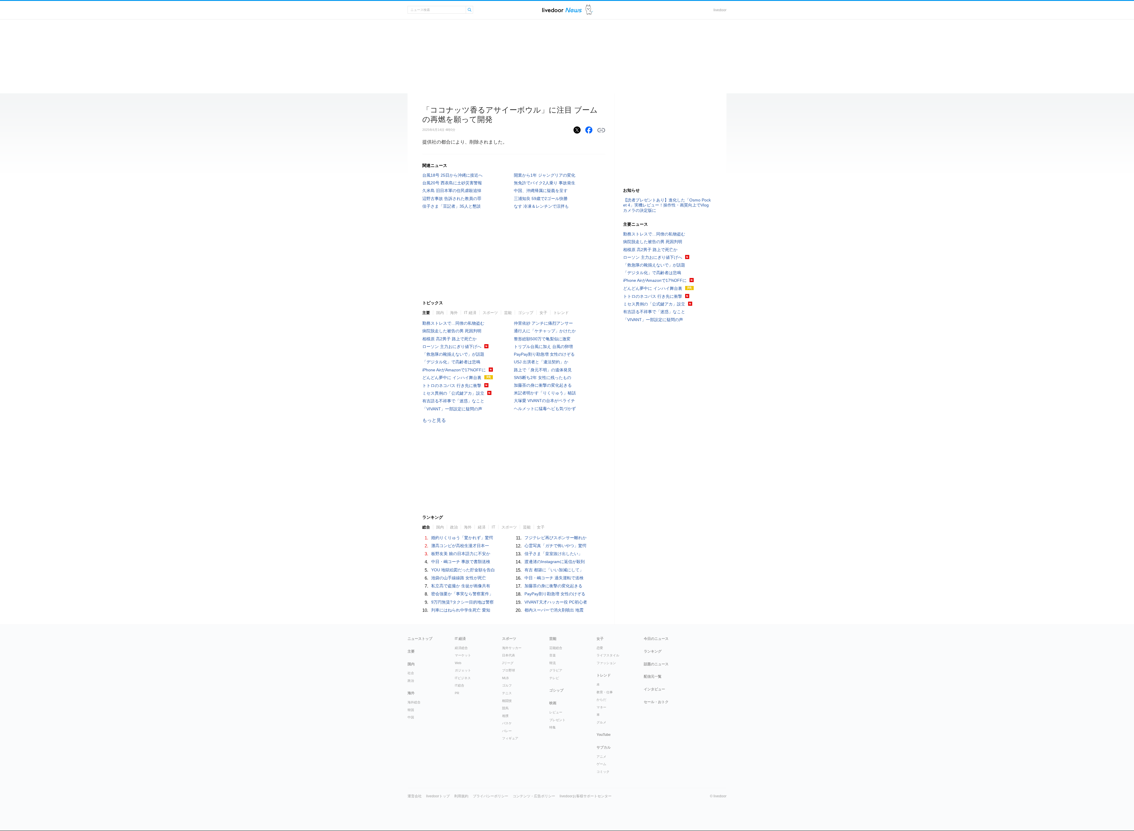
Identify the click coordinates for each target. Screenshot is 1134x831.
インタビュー (654, 689)
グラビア (555, 670)
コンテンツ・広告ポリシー (534, 796)
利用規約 (461, 796)
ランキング (653, 651)
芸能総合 (555, 648)
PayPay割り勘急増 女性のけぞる (544, 354)
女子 (543, 312)
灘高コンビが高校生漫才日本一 (460, 545)
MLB (505, 678)
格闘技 (507, 700)
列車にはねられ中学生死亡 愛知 (460, 610)
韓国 (411, 710)
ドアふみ (589, 10)
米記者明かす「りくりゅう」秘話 (545, 393)
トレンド (561, 312)
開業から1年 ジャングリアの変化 (544, 175)
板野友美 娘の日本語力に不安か (460, 553)
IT (493, 527)
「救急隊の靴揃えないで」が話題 (453, 354)
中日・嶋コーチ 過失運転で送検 (554, 577)
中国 (411, 717)
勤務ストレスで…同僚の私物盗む (453, 323)
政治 (454, 527)
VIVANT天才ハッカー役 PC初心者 (555, 602)
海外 (454, 312)
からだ (601, 699)
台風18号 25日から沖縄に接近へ (452, 175)
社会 (411, 673)
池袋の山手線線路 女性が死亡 (458, 577)
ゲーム (601, 764)
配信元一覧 (653, 676)
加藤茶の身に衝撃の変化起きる (543, 385)
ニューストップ (420, 639)
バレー (507, 731)
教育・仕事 (605, 692)
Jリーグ (508, 663)
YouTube (604, 735)
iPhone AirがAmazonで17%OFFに (454, 369)
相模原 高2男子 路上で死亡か (449, 338)
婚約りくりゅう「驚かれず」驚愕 (462, 537)
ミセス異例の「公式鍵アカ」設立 (453, 393)
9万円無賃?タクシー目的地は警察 (462, 602)
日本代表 (508, 655)
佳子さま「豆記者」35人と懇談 (451, 206)
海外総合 (414, 702)
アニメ (601, 756)
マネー (601, 707)
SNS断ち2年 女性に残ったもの (542, 377)
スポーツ (490, 312)
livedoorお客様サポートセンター (586, 796)
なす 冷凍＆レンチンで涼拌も (541, 206)
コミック (603, 771)
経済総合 (461, 648)
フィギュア (510, 738)
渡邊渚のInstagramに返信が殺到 (554, 561)
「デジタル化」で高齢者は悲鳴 (451, 362)
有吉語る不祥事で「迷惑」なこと (453, 401)
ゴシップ (525, 312)
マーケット (463, 655)
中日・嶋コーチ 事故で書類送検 (460, 561)
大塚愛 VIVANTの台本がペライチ (544, 400)
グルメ (601, 722)
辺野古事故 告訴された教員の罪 (451, 198)
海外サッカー (512, 648)
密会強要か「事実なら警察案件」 (462, 593)
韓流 (552, 663)
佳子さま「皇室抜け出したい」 (553, 553)
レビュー (555, 712)
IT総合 (459, 685)
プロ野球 (508, 670)
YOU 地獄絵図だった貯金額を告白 (463, 569)
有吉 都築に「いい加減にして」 (554, 569)
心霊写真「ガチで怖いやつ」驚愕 (555, 545)
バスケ (507, 723)
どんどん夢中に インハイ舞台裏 (451, 377)
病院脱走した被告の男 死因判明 (451, 331)
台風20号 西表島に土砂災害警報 (452, 182)
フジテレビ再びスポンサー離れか (555, 537)
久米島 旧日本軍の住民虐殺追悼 (451, 190)
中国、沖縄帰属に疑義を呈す (541, 190)
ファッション (606, 663)
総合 (426, 527)
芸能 (508, 312)
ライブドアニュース (562, 10)
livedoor (719, 10)
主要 (426, 312)
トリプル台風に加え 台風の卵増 (543, 346)
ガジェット (463, 670)
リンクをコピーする (601, 130)
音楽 (552, 655)
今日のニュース (656, 639)
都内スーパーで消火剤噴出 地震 (554, 610)
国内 (440, 312)
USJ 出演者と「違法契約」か (541, 362)
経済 (481, 527)
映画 (552, 703)
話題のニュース (656, 664)
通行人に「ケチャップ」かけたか (545, 331)
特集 (552, 727)
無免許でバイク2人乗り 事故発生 (544, 182)
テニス (507, 693)
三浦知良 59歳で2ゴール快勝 (541, 198)
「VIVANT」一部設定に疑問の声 (452, 408)
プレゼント (557, 720)
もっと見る (434, 420)
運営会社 (415, 796)
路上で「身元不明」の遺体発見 (543, 369)
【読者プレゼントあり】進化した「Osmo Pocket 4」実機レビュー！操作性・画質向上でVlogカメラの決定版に (667, 205)
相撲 (505, 716)
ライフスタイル (608, 655)
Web (458, 663)
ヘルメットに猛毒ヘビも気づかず (545, 408)
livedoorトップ (438, 796)
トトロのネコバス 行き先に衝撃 (451, 385)
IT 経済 (470, 312)
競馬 (505, 708)
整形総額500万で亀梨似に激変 (542, 338)
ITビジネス (463, 678)
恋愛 (600, 648)
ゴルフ (507, 685)
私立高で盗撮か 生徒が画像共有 (460, 585)
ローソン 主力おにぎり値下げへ (451, 346)
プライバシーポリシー (490, 796)
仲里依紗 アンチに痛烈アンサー (543, 323)
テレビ (554, 678)
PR (457, 693)
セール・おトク (656, 702)
